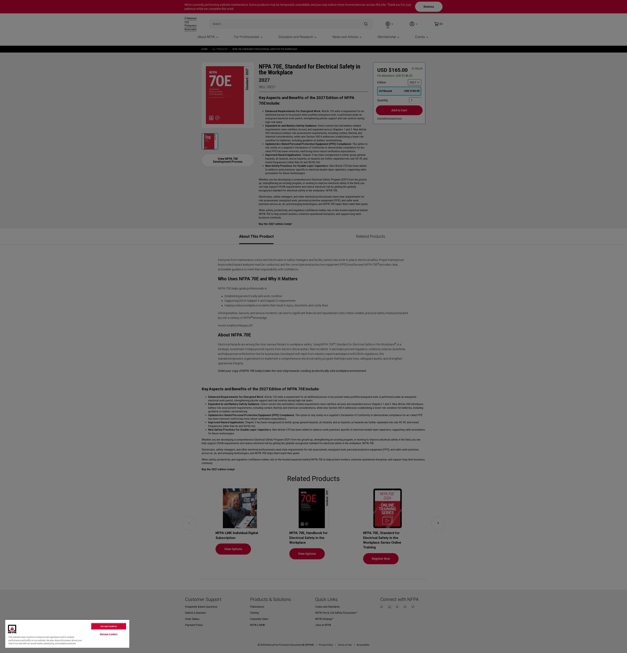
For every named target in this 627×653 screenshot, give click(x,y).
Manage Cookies (109, 634)
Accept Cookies (108, 626)
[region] (67, 633)
